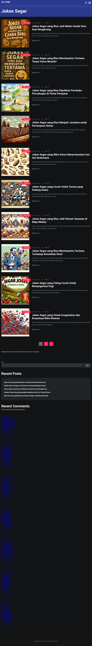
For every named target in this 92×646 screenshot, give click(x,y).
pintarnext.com (6, 552)
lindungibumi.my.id (7, 433)
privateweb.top (6, 512)
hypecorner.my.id (6, 416)
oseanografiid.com (7, 542)
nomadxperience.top (7, 503)
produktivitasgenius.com (9, 565)
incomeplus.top (6, 469)
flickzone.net (5, 593)
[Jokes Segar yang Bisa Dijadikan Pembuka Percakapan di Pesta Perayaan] (15, 98)
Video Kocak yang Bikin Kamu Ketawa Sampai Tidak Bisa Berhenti (26, 396)
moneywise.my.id (6, 446)
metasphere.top (6, 493)
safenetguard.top (6, 518)
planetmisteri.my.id (7, 465)
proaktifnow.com (6, 563)
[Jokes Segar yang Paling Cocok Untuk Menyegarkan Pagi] (15, 290)
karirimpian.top (6, 476)
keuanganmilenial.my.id (8, 424)
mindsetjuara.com (6, 529)
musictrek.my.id (6, 452)
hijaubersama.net (6, 623)
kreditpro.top (5, 480)
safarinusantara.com (7, 574)
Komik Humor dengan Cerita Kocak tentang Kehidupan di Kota (25, 386)
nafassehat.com (6, 533)
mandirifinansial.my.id (8, 435)
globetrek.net (5, 612)
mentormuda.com (6, 525)
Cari (2, 362)
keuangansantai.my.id (8, 427)
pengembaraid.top (7, 508)
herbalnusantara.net (7, 614)
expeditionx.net (6, 582)
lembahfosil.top (6, 484)
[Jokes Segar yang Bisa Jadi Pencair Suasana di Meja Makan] (15, 226)
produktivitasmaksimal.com (10, 567)
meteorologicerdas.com (8, 527)
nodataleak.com (6, 535)
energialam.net (6, 576)
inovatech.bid (5, 471)
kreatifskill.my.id (6, 429)
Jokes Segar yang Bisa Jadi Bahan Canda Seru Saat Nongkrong (25, 389)
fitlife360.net (5, 591)
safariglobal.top (6, 516)
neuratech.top (5, 499)
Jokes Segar (26, 23)
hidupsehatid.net (6, 621)
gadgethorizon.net (7, 599)
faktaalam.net (5, 584)
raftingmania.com (6, 572)
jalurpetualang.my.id (7, 418)
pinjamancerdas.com (7, 550)
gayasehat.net (5, 604)
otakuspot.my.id (6, 461)
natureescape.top (6, 497)
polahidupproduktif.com (8, 557)
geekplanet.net (6, 606)
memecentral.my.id (7, 439)
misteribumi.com (6, 531)
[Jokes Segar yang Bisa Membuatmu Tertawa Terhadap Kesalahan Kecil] (15, 258)
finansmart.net (5, 587)
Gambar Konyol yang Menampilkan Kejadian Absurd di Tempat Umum (27, 392)
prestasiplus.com (6, 559)
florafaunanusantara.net (8, 595)
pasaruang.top (5, 505)
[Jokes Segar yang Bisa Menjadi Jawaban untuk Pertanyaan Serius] (15, 130)
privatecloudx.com (7, 561)
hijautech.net (5, 625)
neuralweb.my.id (6, 454)
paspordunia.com (6, 544)
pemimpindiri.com (6, 546)
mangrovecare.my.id (7, 437)
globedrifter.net (6, 610)
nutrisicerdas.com (6, 538)
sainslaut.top (5, 520)
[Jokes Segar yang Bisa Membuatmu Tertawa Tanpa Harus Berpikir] (15, 66)
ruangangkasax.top (7, 514)
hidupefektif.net (6, 619)
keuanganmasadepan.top (9, 478)
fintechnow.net (5, 589)
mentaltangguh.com (7, 523)
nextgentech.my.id (7, 456)
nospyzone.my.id (6, 458)
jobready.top (5, 473)
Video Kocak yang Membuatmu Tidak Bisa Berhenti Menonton (25, 382)
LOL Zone (5, 2)
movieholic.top (6, 495)
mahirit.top (4, 486)
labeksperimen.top (7, 482)
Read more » (36, 40)
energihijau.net (5, 578)
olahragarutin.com (6, 540)
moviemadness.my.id (8, 448)
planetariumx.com (6, 555)
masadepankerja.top (7, 491)
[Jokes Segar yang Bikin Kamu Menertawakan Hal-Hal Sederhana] (15, 162)
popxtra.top (4, 510)
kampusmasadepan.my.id (9, 420)
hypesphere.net (6, 627)
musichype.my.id (6, 450)
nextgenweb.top (6, 501)
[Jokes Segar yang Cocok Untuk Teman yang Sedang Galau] (15, 194)
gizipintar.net (5, 608)
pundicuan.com (6, 569)
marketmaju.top (6, 488)
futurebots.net (5, 597)
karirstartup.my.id (6, 422)
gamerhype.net (6, 601)
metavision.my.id (6, 441)
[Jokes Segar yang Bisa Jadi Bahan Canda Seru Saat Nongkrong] (15, 33)
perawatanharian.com (7, 548)
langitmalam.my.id (6, 431)
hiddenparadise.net (7, 616)
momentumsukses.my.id (9, 444)
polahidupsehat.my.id (7, 467)
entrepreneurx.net (6, 580)
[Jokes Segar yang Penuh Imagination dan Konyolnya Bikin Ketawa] (15, 322)
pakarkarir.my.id (6, 463)
